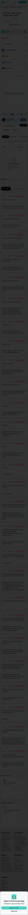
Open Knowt (14, 908)
